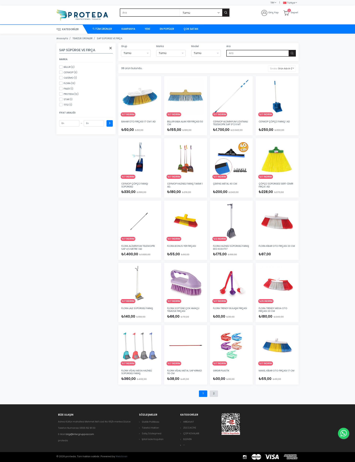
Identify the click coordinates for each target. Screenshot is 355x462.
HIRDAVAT (188, 421)
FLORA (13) (69, 83)
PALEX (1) (68, 88)
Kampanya (128, 29)
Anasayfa (62, 38)
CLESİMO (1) (70, 77)
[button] (184, 445)
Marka (160, 46)
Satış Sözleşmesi (151, 433)
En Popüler (167, 29)
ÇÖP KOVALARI (191, 433)
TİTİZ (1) (68, 104)
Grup (124, 46)
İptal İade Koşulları (152, 439)
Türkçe (291, 2)
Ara (228, 46)
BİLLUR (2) (69, 67)
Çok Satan (191, 29)
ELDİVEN (187, 439)
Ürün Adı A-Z (285, 68)
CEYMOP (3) (70, 72)
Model (195, 46)
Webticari (121, 456)
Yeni (147, 29)
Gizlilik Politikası (150, 421)
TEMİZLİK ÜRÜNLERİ (82, 38)
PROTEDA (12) (71, 94)
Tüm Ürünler (103, 29)
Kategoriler (70, 29)
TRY (272, 2)
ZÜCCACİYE (189, 427)
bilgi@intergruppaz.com (80, 434)
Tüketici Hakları (150, 427)
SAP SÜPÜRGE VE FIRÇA (109, 38)
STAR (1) (68, 99)
